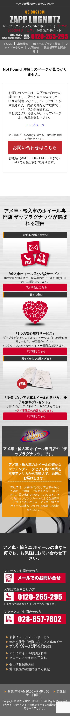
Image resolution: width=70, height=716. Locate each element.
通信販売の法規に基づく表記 (29, 669)
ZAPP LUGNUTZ (32, 701)
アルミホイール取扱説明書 (28, 653)
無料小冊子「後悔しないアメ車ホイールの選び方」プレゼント (35, 643)
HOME (8, 43)
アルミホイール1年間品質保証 (30, 646)
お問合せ (33, 47)
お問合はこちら (37, 287)
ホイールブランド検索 (46, 43)
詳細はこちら (37, 351)
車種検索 (22, 43)
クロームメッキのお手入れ (28, 657)
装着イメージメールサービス (29, 637)
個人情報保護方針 (21, 664)
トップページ (35, 125)
